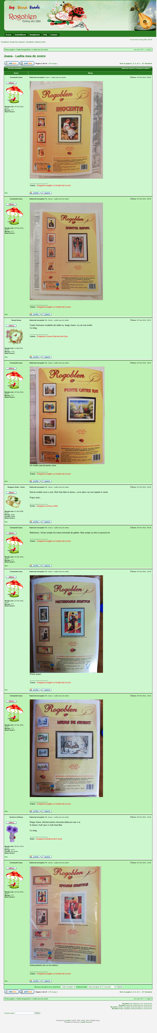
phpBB (67, 1020)
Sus (6, 193)
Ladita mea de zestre (40, 49)
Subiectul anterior (128, 68)
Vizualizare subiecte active (36, 42)
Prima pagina (10, 49)
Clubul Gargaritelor (23, 49)
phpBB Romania (86, 1022)
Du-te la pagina (125, 63)
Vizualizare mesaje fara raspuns (13, 42)
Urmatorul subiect (143, 68)
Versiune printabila (15, 68)
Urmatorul (148, 63)
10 (143, 63)
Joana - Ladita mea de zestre (25, 56)
